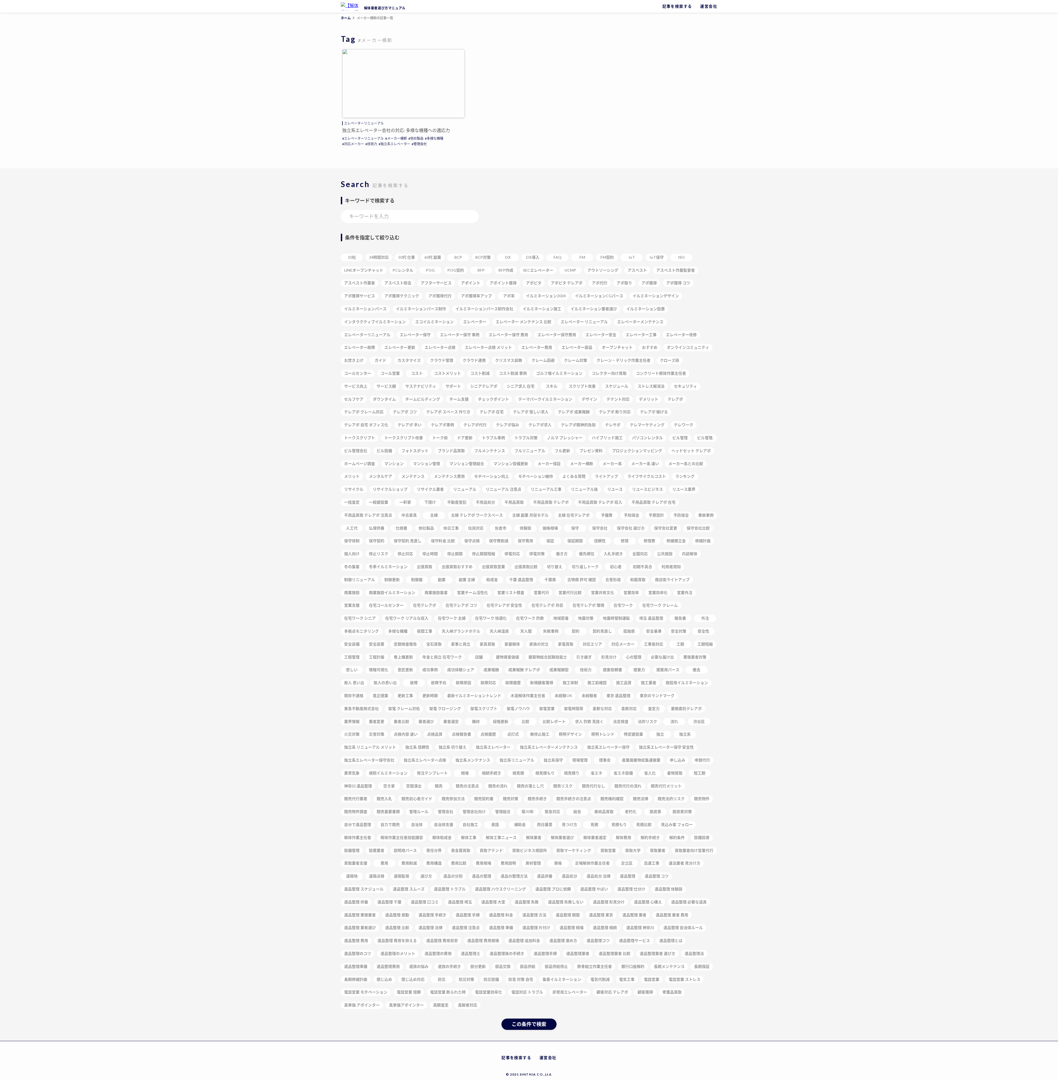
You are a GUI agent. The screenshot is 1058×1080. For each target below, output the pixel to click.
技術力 (372, 144)
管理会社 (420, 144)
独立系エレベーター (395, 144)
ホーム (346, 18)
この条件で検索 (529, 1024)
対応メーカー (354, 144)
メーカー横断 (397, 138)
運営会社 (708, 6)
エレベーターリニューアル (364, 123)
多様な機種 (435, 138)
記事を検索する (677, 6)
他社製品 (416, 138)
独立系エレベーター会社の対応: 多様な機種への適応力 (396, 130)
